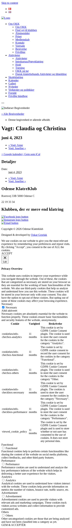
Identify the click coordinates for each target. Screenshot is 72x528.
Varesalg (20, 45)
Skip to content (9, 2)
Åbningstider (22, 33)
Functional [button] (7, 444)
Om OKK (14, 23)
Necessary (11, 307)
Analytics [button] (6, 476)
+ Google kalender (11, 154)
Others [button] (5, 512)
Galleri (12, 83)
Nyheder (13, 86)
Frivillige (20, 52)
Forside (12, 92)
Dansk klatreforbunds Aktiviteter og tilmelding (41, 74)
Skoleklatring (15, 77)
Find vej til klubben (26, 30)
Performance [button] (8, 460)
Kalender (13, 80)
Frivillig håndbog (17, 96)
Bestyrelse (21, 48)
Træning (20, 67)
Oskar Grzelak (39, 234)
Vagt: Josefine (17, 148)
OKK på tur (22, 70)
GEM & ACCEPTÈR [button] (13, 524)
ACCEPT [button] (6, 253)
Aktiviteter (14, 55)
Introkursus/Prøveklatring (29, 61)
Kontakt (19, 42)
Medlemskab (22, 39)
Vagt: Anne (15, 145)
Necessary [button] (7, 303)
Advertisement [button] (9, 492)
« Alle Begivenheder (12, 113)
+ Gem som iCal (31, 154)
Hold (18, 64)
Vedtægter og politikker (21, 89)
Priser (18, 36)
